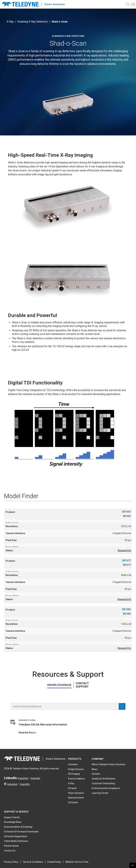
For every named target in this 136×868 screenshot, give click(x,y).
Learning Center (100, 793)
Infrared (72, 788)
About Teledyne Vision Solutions (108, 764)
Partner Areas (11, 845)
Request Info (124, 550)
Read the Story (27, 732)
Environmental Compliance (106, 788)
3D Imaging (74, 773)
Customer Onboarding (103, 783)
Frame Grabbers (76, 778)
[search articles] (122, 706)
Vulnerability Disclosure (16, 841)
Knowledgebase (59, 685)
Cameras (73, 764)
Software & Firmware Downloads (21, 831)
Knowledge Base (12, 822)
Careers (96, 773)
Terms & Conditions (33, 862)
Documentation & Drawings (18, 826)
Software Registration (15, 836)
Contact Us (9, 850)
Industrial (23, 778)
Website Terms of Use (76, 862)
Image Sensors (76, 769)
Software (73, 802)
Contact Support (82, 685)
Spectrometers (76, 797)
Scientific (35, 778)
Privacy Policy (11, 862)
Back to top (132, 865)
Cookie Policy (54, 862)
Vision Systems (76, 793)
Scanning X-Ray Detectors (32, 21)
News (95, 769)
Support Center (12, 817)
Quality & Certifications (103, 778)
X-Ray (10, 21)
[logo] (35, 4)
